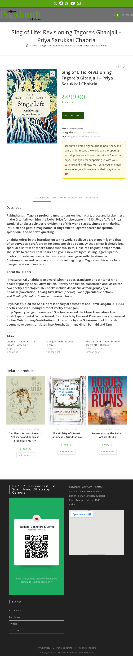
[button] (52, 74)
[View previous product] (118, 66)
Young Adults (33, 428)
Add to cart (73, 115)
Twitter (13, 623)
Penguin (73, 428)
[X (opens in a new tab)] (55, 3)
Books (77, 132)
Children (22, 428)
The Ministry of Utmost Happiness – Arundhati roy (66, 435)
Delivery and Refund (62, 647)
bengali (71, 136)
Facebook (14, 617)
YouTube (14, 630)
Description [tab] (42, 197)
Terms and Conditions (85, 647)
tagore (96, 136)
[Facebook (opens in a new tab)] (61, 3)
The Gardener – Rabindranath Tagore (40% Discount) (103, 343)
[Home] (27, 45)
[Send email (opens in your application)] (78, 3)
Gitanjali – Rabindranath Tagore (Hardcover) (21, 343)
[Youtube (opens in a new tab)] (72, 3)
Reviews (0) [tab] (92, 197)
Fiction (66, 428)
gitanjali (80, 136)
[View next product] (124, 66)
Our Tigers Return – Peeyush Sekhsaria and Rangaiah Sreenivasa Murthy (25, 437)
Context (86, 132)
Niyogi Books (114, 428)
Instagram (15, 610)
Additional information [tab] (67, 197)
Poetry (94, 132)
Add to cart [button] (25, 455)
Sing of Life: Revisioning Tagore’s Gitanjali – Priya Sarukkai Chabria (73, 45)
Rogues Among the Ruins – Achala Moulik (107, 435)
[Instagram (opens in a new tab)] (66, 3)
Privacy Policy (43, 647)
